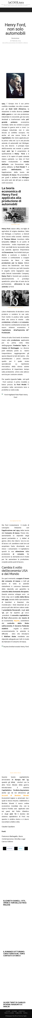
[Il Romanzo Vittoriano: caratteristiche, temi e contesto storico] (16, 928)
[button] (29, 10)
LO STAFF (8, 1011)
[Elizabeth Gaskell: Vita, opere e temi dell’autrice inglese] (16, 877)
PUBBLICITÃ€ (18, 1013)
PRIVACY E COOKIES (9, 1013)
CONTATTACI (22, 1011)
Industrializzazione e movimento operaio (15, 43)
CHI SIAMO (14, 1011)
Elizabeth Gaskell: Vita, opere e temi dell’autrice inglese (15, 903)
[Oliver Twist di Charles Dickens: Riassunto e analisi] (16, 979)
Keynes (16, 621)
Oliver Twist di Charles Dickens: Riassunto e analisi (14, 1004)
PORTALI (25, 1013)
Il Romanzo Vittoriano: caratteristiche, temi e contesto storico (14, 954)
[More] (26, 848)
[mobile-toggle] (3, 10)
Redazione (15, 38)
